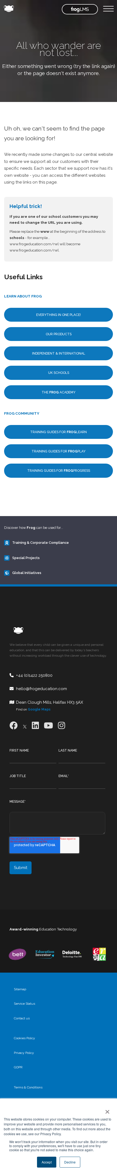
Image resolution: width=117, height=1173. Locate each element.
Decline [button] (70, 1162)
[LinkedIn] (35, 725)
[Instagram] (61, 725)
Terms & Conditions (28, 1087)
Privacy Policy (24, 1053)
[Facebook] (14, 725)
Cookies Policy (24, 1038)
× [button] (106, 1110)
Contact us (22, 1018)
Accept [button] (47, 1162)
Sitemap (20, 989)
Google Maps (39, 709)
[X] (25, 725)
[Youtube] (48, 725)
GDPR (18, 1067)
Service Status (24, 1004)
